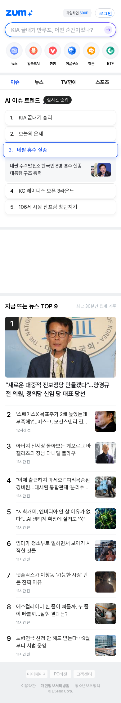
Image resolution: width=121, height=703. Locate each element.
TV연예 (68, 82)
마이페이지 (37, 674)
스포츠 (102, 82)
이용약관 (28, 685)
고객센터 (84, 674)
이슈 (15, 82)
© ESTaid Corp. (60, 691)
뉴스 (39, 82)
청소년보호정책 (87, 685)
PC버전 (60, 674)
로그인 (105, 13)
